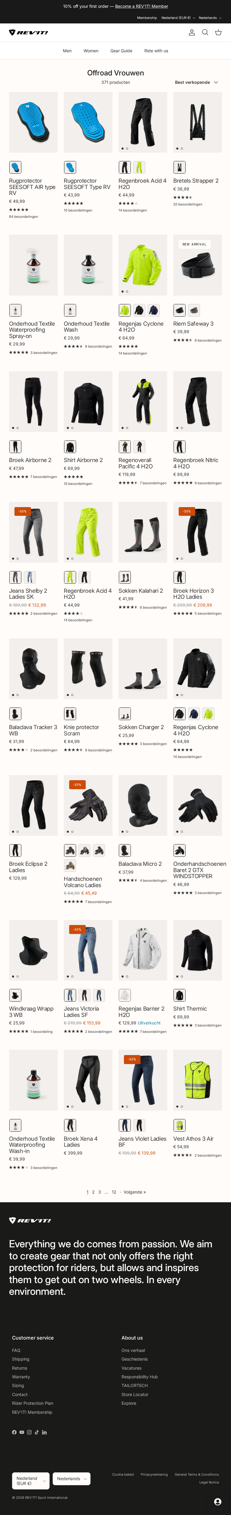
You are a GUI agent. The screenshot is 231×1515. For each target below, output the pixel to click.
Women (91, 50)
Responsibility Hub (140, 1376)
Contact (20, 1394)
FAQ (16, 1350)
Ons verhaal (133, 1350)
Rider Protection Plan (32, 1403)
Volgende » (135, 1191)
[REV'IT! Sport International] (28, 32)
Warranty (21, 1376)
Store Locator (135, 1394)
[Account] (191, 32)
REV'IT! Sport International (46, 1497)
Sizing (18, 1385)
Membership (147, 18)
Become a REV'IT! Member (141, 6)
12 (114, 1191)
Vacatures (131, 1367)
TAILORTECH (135, 1385)
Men (67, 50)
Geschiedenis (135, 1358)
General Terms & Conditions (197, 1474)
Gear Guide (121, 50)
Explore (129, 1403)
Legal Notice (209, 1482)
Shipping (20, 1358)
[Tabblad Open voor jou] (218, 1502)
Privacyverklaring (154, 1474)
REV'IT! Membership (32, 1412)
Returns (19, 1367)
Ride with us (156, 50)
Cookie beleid (123, 1474)
